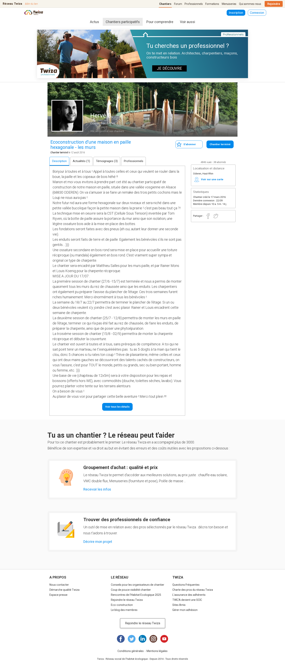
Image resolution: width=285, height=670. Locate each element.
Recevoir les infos (97, 489)
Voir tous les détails (117, 406)
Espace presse (58, 594)
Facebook (208, 216)
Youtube (164, 639)
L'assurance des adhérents (189, 594)
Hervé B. (101, 115)
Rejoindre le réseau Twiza (127, 599)
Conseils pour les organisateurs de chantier (137, 584)
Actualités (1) (81, 161)
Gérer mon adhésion (185, 609)
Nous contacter (59, 584)
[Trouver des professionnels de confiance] (66, 529)
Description (59, 161)
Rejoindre (273, 3)
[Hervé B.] (67, 115)
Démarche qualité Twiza (64, 589)
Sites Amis (179, 604)
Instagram (153, 639)
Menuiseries (229, 3)
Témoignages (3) (107, 161)
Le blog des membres (124, 609)
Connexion (257, 13)
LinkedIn (142, 639)
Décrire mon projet (97, 542)
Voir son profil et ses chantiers (107, 131)
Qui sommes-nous (250, 3)
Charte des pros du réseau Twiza (192, 589)
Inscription (236, 13)
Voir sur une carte (119, 124)
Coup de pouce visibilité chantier (131, 589)
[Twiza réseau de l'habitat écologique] (33, 13)
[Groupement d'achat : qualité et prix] (66, 477)
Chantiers (165, 3)
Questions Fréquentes (186, 584)
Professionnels (194, 3)
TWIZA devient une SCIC (187, 599)
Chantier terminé (220, 144)
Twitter (216, 216)
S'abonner (189, 144)
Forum (178, 3)
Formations (212, 3)
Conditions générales (130, 651)
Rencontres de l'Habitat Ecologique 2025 (136, 594)
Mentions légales (157, 651)
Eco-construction (122, 604)
